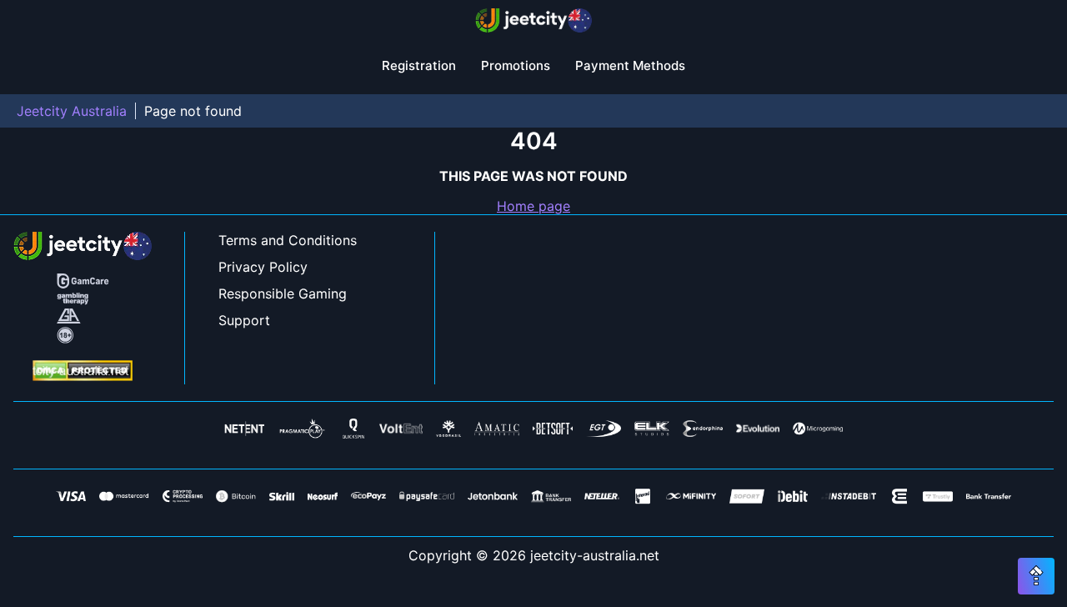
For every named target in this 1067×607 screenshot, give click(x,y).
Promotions (515, 65)
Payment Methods (630, 65)
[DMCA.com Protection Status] (83, 372)
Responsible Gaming (282, 293)
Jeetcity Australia (72, 111)
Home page (533, 206)
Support (244, 320)
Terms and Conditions (287, 240)
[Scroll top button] (1036, 576)
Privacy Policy (263, 266)
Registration (419, 65)
